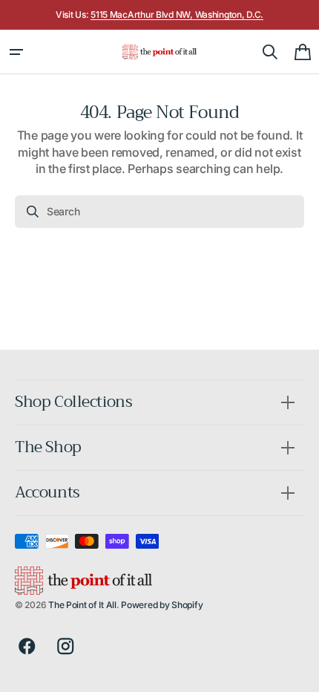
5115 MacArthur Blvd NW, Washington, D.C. (177, 14)
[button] (16, 52)
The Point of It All (82, 604)
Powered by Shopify (162, 604)
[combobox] (159, 211)
